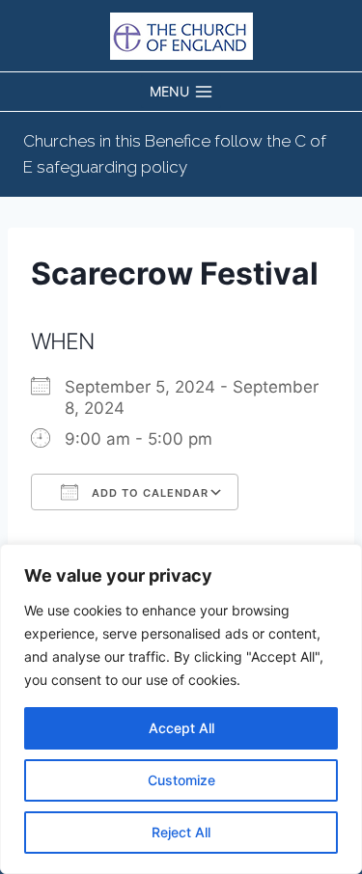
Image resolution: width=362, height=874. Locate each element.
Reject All (181, 832)
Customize (181, 780)
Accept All (181, 728)
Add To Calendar (148, 493)
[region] (181, 709)
